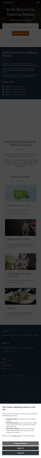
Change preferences (20, 443)
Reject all (20, 448)
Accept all (20, 453)
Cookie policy (16, 436)
